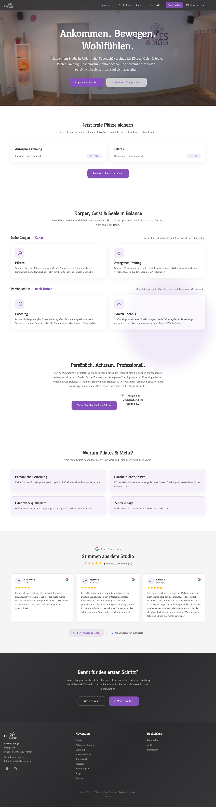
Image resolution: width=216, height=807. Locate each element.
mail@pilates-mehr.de (23, 761)
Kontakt (140, 5)
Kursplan (80, 763)
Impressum (152, 749)
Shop (78, 773)
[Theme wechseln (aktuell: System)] (209, 5)
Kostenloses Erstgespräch (126, 82)
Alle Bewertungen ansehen (86, 632)
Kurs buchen (156, 5)
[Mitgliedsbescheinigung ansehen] (133, 405)
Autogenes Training (85, 745)
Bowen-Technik (83, 754)
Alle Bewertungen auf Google (129, 632)
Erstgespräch (174, 5)
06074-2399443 (92, 701)
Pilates (79, 740)
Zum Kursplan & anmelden (108, 173)
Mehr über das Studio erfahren (94, 405)
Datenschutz (153, 740)
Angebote (106, 5)
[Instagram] (15, 769)
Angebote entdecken (86, 82)
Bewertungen (82, 768)
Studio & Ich (125, 5)
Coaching (80, 749)
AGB (149, 745)
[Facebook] (7, 769)
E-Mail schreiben (123, 701)
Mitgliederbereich (195, 5)
